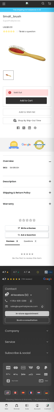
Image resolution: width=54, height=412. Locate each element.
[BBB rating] (48, 272)
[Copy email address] (42, 306)
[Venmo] (38, 374)
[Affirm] (31, 374)
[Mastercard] (16, 367)
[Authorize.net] (37, 272)
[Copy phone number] (31, 301)
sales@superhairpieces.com (24, 306)
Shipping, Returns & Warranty (19, 399)
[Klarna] (46, 374)
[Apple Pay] (16, 374)
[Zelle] (23, 374)
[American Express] (23, 367)
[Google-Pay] (8, 374)
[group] (27, 279)
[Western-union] (31, 367)
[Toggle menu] (4, 4)
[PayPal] (46, 367)
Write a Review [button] (28, 228)
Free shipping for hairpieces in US (27, 10)
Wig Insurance (40, 399)
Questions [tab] (28, 241)
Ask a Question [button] (28, 235)
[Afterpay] (38, 367)
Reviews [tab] (10, 241)
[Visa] (8, 367)
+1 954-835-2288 (18, 300)
